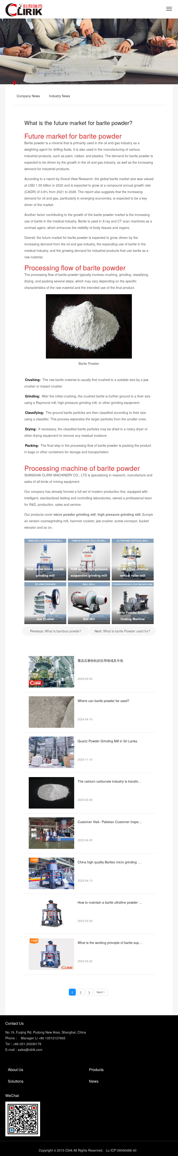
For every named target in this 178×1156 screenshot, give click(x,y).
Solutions (15, 1081)
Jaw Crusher (45, 619)
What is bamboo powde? (63, 631)
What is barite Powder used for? (126, 631)
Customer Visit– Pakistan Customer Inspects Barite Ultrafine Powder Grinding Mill (110, 822)
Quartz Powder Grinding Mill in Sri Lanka (107, 741)
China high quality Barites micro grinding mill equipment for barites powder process (110, 862)
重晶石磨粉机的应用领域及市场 (100, 660)
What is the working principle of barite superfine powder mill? (110, 942)
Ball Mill (89, 619)
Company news (28, 96)
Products (96, 1069)
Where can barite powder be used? (103, 701)
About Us (15, 1069)
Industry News (68, 83)
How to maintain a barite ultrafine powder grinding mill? (110, 902)
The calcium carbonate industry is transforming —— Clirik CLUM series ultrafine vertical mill (110, 781)
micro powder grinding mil (74, 514)
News (50, 83)
